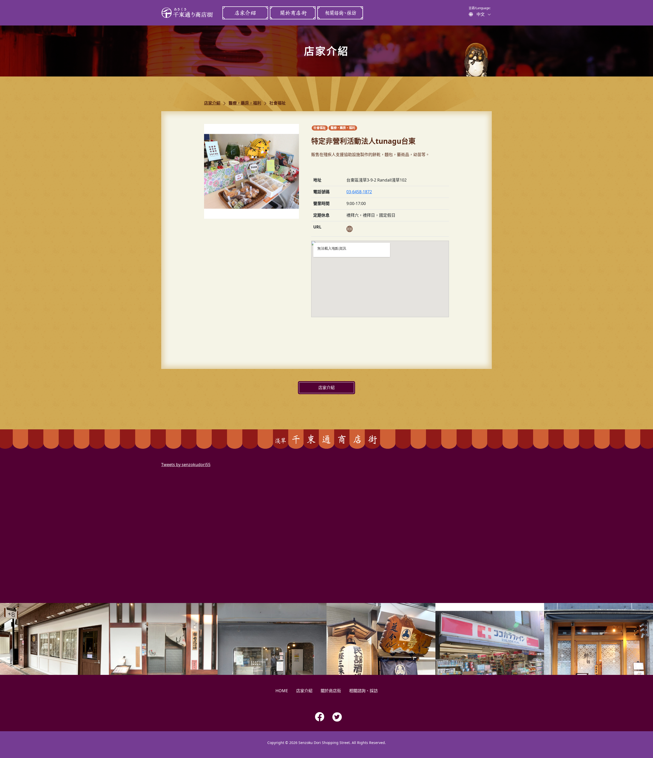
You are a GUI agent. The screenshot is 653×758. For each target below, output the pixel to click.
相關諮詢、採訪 (340, 13)
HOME (281, 690)
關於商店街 (292, 13)
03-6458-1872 (359, 192)
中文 (480, 14)
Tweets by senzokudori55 (185, 464)
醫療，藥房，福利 (245, 103)
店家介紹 (245, 13)
